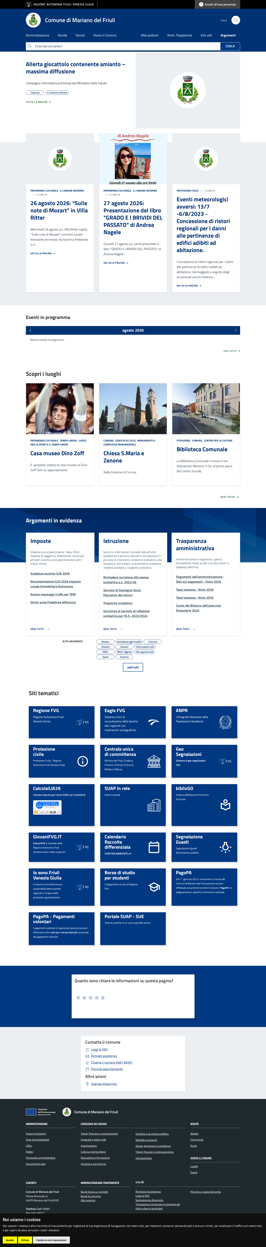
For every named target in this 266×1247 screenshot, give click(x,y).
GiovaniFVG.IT (47, 836)
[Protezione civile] (82, 760)
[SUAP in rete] (154, 804)
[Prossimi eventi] (235, 330)
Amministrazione (37, 1123)
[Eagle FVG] (154, 721)
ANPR (182, 710)
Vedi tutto (230, 351)
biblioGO (184, 788)
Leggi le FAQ (99, 1049)
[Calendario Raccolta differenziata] (154, 847)
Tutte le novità (37, 102)
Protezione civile (188, 190)
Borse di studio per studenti (120, 875)
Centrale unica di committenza (120, 751)
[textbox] (131, 997)
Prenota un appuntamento (205, 1192)
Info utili (206, 35)
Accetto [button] (10, 1240)
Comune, (109, 440)
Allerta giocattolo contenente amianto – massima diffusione (76, 68)
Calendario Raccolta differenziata (117, 841)
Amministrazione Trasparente (100, 1182)
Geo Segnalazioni (189, 751)
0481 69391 (112, 1062)
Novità (194, 1123)
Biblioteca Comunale (202, 449)
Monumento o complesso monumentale (129, 442)
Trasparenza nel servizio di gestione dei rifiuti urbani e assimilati (158, 1206)
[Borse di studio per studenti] (154, 886)
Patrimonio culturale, (44, 190)
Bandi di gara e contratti (94, 1192)
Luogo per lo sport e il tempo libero (58, 442)
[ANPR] (225, 721)
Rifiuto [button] (25, 1240)
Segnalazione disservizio (149, 1200)
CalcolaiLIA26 (47, 788)
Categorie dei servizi (94, 1123)
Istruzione (116, 540)
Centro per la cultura (217, 440)
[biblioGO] (225, 804)
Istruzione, (184, 440)
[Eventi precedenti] (30, 330)
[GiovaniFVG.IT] (82, 847)
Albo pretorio (150, 35)
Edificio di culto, (126, 440)
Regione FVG (46, 710)
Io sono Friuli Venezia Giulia (47, 875)
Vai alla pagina (41, 253)
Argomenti (228, 35)
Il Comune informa (71, 190)
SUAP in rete (117, 788)
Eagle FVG (115, 710)
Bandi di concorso (91, 1196)
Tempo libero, (68, 440)
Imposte (40, 540)
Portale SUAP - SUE (124, 916)
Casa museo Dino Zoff (57, 453)
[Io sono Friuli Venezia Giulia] (82, 886)
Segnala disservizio (104, 1083)
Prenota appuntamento (107, 1069)
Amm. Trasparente (179, 35)
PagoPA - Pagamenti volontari (54, 919)
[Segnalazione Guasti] (225, 847)
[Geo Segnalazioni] (225, 760)
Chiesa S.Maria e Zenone (124, 457)
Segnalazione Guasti (189, 839)
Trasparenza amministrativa (195, 544)
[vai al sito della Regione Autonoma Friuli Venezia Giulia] (61, 4)
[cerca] (235, 20)
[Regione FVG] (82, 721)
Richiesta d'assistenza (148, 1192)
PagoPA (184, 872)
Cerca (230, 46)
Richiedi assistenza (104, 1055)
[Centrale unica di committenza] (154, 760)
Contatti (31, 1182)
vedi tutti (133, 667)
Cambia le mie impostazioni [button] (51, 1240)
